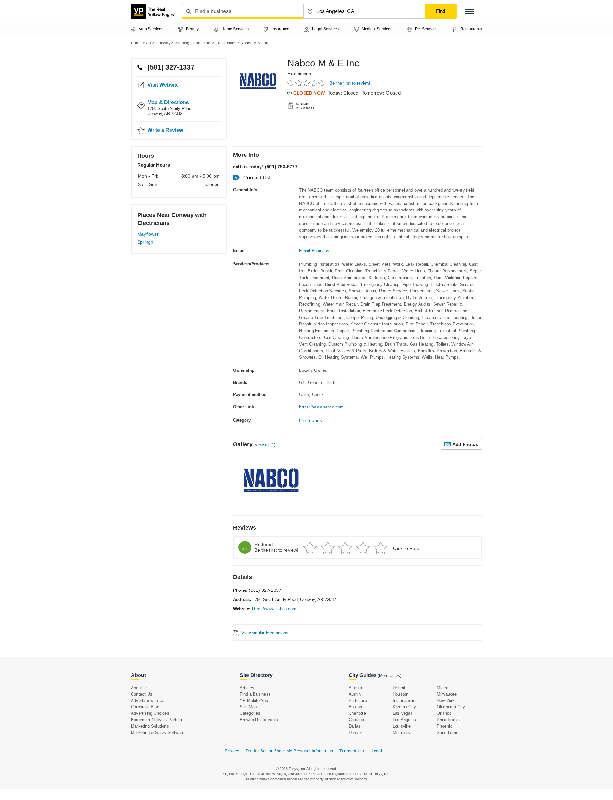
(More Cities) (389, 675)
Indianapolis (404, 700)
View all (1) (265, 444)
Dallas (354, 726)
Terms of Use (352, 751)
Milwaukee (447, 694)
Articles (247, 687)
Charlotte (357, 713)
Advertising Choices (150, 713)
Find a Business (255, 694)
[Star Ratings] (307, 83)
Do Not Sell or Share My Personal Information (289, 751)
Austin (355, 694)
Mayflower (148, 234)
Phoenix (444, 726)
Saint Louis (447, 732)
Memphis (401, 732)
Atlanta (355, 687)
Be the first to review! (350, 83)
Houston (400, 694)
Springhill (146, 242)
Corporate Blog (145, 707)
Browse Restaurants (259, 719)
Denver (355, 732)
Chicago (356, 719)
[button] (469, 11)
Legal (377, 751)
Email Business (314, 250)
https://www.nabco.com (321, 407)
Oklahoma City (451, 707)
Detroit (399, 687)
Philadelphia (448, 719)
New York (446, 700)
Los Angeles (404, 719)
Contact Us (141, 694)
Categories (250, 713)
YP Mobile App (254, 700)
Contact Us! (256, 177)
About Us (140, 687)
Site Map (248, 707)
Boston (355, 707)
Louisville (402, 726)
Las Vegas (403, 713)
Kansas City (404, 707)
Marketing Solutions (150, 726)
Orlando (444, 713)
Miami (442, 687)
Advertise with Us (147, 700)
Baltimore (358, 700)
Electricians (299, 73)
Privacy (232, 751)
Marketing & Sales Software (157, 732)
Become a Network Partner (156, 719)
